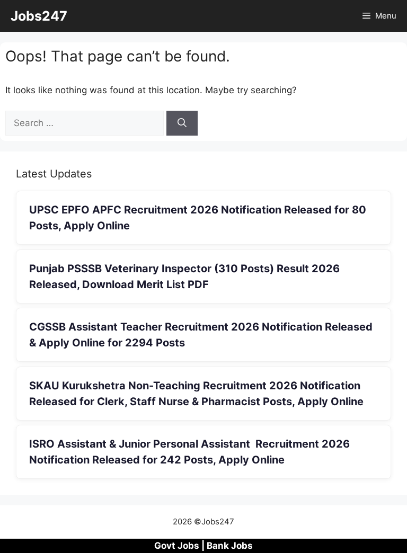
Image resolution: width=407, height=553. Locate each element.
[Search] (182, 123)
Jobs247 (39, 16)
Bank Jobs (230, 545)
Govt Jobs (176, 545)
